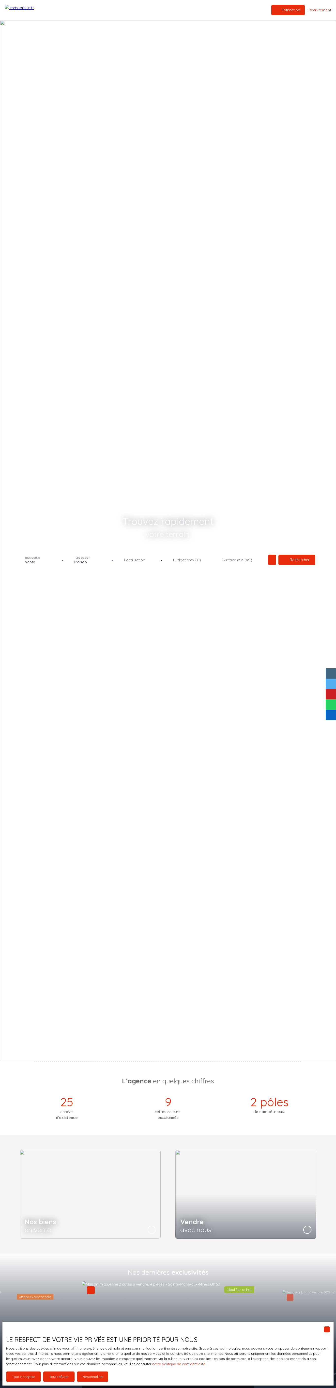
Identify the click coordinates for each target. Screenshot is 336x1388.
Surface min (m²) (237, 560)
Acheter (133, 9)
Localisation (134, 560)
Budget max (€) (187, 560)
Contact (193, 9)
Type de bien (82, 557)
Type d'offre (32, 557)
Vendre (149, 9)
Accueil (116, 9)
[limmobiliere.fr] (29, 10)
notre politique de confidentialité (178, 1364)
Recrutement (171, 9)
